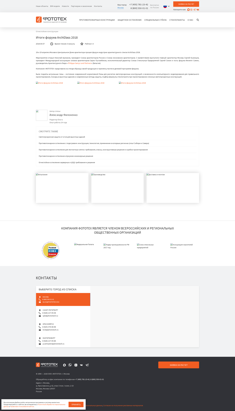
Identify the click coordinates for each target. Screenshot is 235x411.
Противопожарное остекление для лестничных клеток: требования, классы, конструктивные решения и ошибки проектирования (93, 149)
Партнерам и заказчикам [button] (81, 6)
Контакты (98, 6)
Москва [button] (121, 7)
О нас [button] (190, 19)
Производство (107, 198)
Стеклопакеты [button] (177, 19)
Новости (65, 6)
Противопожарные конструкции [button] (97, 19)
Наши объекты (42, 6)
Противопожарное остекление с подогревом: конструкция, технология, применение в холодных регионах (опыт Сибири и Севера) (94, 143)
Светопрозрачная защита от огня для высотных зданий (62, 137)
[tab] (63, 299)
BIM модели (55, 6)
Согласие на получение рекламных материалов (123, 405)
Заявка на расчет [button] (179, 365)
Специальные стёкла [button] (155, 19)
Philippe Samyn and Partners (79, 63)
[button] (167, 6)
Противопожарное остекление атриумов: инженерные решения (66, 156)
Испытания (49, 198)
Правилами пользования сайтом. (22, 406)
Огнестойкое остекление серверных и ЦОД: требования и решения (67, 162)
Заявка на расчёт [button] (186, 4)
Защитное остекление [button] (130, 19)
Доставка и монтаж (166, 198)
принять (76, 404)
